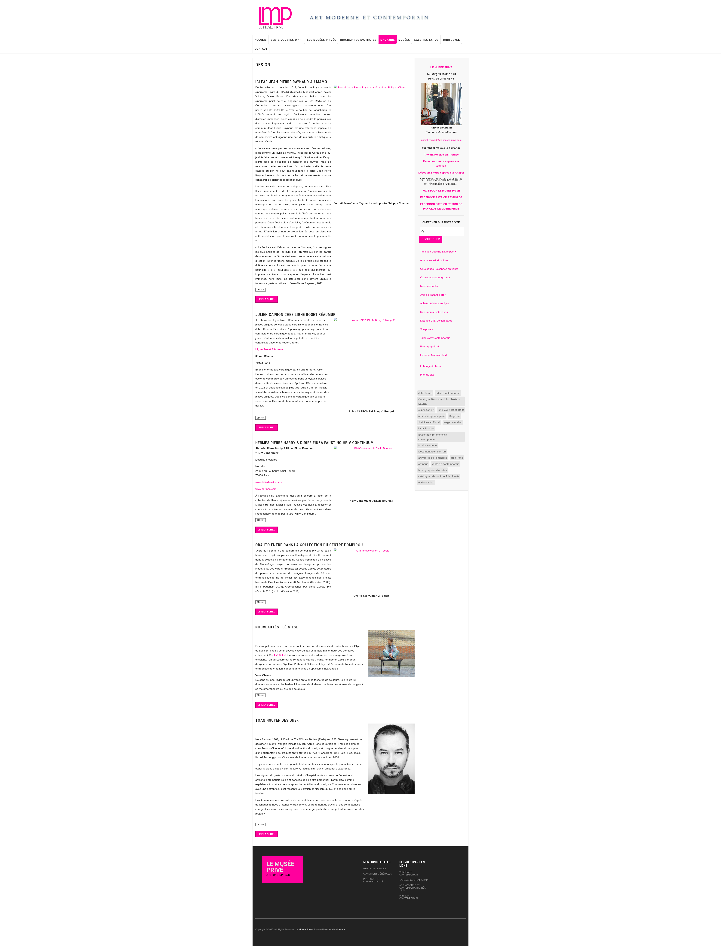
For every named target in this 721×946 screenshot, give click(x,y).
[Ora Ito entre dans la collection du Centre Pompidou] (371, 569)
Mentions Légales (374, 868)
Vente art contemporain (408, 873)
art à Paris (457, 457)
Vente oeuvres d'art (287, 39)
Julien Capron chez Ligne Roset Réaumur (295, 314)
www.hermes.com (265, 488)
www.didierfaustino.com (269, 482)
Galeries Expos (426, 39)
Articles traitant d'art (432, 294)
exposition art (426, 409)
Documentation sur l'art (432, 451)
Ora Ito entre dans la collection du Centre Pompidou (309, 545)
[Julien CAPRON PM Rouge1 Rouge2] (371, 362)
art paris (423, 463)
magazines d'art (452, 422)
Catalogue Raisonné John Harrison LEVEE (439, 401)
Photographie (428, 346)
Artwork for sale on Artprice (441, 154)
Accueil (261, 39)
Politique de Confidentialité (373, 880)
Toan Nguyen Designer (277, 720)
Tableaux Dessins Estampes (437, 251)
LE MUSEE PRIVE (441, 67)
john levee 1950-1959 (451, 409)
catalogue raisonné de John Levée (438, 476)
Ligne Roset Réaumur (269, 349)
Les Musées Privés (321, 39)
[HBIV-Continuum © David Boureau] (371, 471)
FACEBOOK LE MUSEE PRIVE (441, 190)
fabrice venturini (427, 445)
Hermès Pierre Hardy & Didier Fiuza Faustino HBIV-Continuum (314, 442)
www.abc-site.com (335, 929)
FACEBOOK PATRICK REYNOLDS (441, 197)
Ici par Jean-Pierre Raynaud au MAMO (291, 82)
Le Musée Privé (304, 929)
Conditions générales (377, 873)
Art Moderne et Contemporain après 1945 (412, 888)
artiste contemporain (448, 392)
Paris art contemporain (408, 897)
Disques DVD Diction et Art (436, 320)
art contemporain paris (431, 416)
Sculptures (426, 329)
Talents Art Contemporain (435, 337)
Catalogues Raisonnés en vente (439, 268)
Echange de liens (430, 365)
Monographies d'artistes (432, 470)
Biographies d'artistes (358, 39)
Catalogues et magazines (435, 277)
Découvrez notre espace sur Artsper (441, 172)
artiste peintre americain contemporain (432, 437)
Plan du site (427, 374)
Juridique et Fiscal (429, 422)
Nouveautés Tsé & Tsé (276, 627)
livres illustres (426, 428)
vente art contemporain (445, 463)
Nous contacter (429, 286)
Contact (261, 48)
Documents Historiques (434, 311)
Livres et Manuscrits (432, 355)
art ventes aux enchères (432, 457)
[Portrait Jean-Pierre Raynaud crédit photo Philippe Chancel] (371, 139)
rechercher (431, 239)
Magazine (387, 39)
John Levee (451, 39)
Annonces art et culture (434, 260)
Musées (404, 39)
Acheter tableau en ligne (434, 303)
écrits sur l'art (426, 482)
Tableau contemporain (413, 880)
